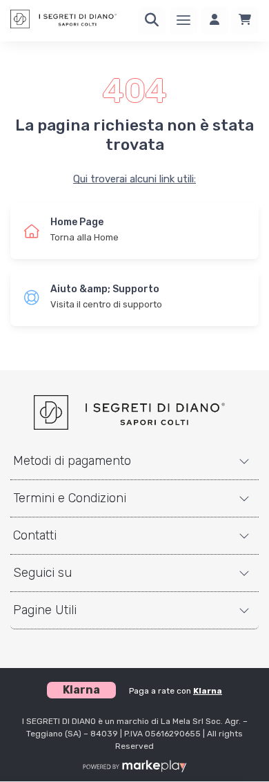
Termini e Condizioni (69, 498)
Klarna (207, 691)
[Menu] (183, 20)
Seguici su (42, 572)
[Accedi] (214, 21)
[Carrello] (245, 21)
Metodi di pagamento (72, 460)
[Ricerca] (151, 20)
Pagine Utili (45, 610)
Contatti (35, 535)
